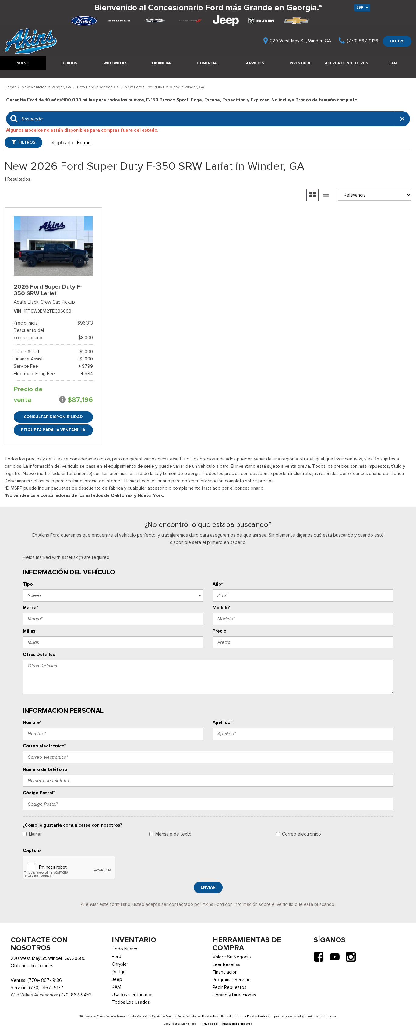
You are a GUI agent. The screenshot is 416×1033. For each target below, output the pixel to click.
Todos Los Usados (131, 1002)
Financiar (161, 63)
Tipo (28, 584)
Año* (218, 584)
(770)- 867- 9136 (44, 980)
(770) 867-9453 (75, 995)
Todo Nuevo (124, 949)
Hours (397, 41)
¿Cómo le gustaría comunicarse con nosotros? (72, 825)
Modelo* (221, 607)
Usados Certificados (132, 994)
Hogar (10, 87)
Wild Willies (116, 63)
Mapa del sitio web (237, 1024)
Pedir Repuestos (229, 987)
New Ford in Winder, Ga (98, 87)
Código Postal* (39, 793)
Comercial (208, 63)
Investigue (300, 63)
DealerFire (210, 1016)
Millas (29, 631)
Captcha (32, 850)
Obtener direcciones (32, 965)
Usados (69, 63)
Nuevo (23, 63)
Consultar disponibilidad (53, 416)
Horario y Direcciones (234, 995)
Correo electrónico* (44, 746)
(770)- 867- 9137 (46, 987)
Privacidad (210, 1024)
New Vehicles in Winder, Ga (47, 87)
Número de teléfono (45, 769)
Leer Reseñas (226, 964)
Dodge (119, 971)
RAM (116, 987)
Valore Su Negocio (232, 957)
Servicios (254, 63)
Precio (219, 631)
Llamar (35, 834)
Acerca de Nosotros (346, 63)
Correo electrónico (301, 834)
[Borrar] (83, 142)
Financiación (225, 972)
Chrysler (120, 964)
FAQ (393, 63)
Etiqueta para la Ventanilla (53, 429)
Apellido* (222, 722)
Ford (116, 956)
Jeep (117, 979)
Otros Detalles (39, 654)
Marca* (30, 607)
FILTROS (26, 142)
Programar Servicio (232, 979)
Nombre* (32, 722)
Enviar (208, 887)
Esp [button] (360, 7)
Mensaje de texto (173, 834)
